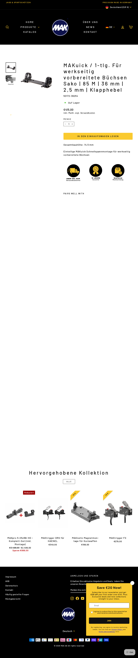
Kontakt (90, 31)
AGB (7, 581)
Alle (69, 481)
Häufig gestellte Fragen (17, 594)
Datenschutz (11, 585)
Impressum (10, 576)
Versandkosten (87, 113)
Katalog (30, 31)
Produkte (28, 26)
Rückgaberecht (13, 599)
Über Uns (90, 21)
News (90, 26)
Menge (67, 119)
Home (30, 21)
